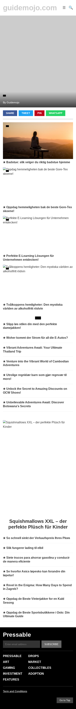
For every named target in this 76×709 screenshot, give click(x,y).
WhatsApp (55, 113)
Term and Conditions (15, 691)
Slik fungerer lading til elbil (24, 547)
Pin (39, 113)
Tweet (26, 113)
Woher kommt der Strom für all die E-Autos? (37, 337)
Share (10, 113)
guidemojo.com (30, 8)
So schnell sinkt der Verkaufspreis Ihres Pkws (38, 538)
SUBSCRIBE (51, 644)
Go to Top (65, 700)
